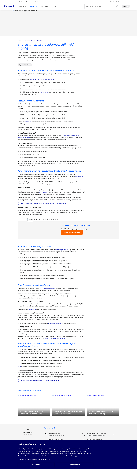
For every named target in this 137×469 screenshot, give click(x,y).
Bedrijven (28, 2)
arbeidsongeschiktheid (62, 250)
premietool (32, 309)
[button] (114, 1)
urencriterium (44, 92)
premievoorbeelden (54, 323)
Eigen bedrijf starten (29, 41)
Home (19, 41)
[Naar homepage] (9, 6)
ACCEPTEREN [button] (75, 465)
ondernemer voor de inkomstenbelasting (42, 79)
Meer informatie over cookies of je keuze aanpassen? (34, 459)
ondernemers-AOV (49, 288)
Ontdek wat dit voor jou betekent (55, 338)
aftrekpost (28, 122)
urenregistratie (43, 192)
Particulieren (21, 2)
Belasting (39, 41)
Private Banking (37, 2)
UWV (19, 367)
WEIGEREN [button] (36, 465)
